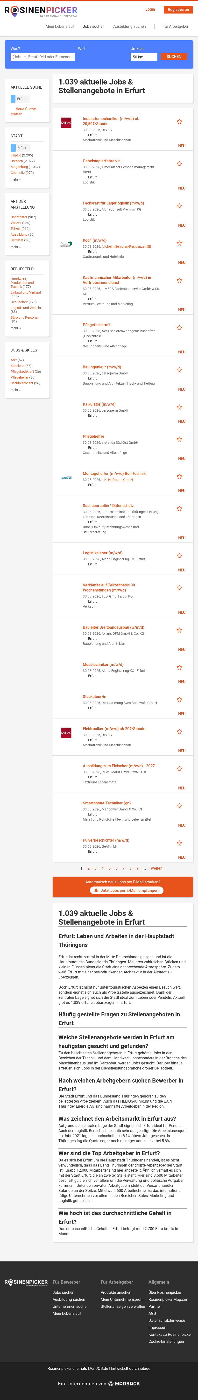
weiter (156, 868)
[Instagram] (17, 1296)
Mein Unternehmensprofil (122, 1299)
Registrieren (178, 9)
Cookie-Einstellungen (166, 1341)
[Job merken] (181, 121)
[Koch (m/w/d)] (66, 244)
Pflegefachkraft (96, 325)
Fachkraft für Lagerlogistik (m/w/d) (113, 203)
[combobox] (43, 57)
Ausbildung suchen (129, 26)
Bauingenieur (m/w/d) (102, 367)
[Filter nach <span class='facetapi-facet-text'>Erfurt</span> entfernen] (13, 99)
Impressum (158, 1327)
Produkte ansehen (116, 1292)
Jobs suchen (94, 26)
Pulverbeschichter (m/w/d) (106, 840)
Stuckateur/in (94, 696)
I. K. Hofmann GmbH (117, 480)
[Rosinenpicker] (41, 11)
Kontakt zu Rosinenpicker (170, 1334)
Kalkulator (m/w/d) (99, 404)
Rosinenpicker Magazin (168, 1299)
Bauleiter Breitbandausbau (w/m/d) (113, 627)
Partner (154, 1306)
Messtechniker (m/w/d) (103, 664)
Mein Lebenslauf (60, 26)
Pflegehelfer (93, 436)
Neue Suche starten (23, 111)
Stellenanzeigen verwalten (123, 1306)
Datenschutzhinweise (166, 1320)
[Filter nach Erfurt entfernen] (13, 148)
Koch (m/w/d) (95, 240)
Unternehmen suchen (71, 1306)
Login (150, 9)
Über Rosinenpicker (164, 1292)
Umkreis (137, 48)
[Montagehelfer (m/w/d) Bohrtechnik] (66, 477)
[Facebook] (9, 1296)
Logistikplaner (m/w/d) (103, 553)
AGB (152, 1313)
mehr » (16, 179)
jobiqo (145, 1368)
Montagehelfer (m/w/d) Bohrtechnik (114, 473)
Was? (15, 48)
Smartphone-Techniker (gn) (107, 803)
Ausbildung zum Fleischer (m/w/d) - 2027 (119, 766)
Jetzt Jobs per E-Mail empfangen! (130, 890)
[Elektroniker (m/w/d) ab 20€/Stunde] (66, 732)
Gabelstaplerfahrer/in (101, 161)
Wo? (81, 48)
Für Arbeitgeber (175, 26)
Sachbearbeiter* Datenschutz (108, 505)
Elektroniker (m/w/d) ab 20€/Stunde (114, 728)
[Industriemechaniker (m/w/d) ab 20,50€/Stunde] (66, 122)
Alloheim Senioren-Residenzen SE (126, 247)
